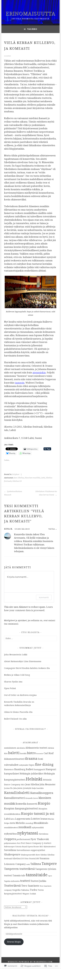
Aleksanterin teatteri (36, 747)
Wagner (25, 893)
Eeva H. (8, 528)
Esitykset (15, 474)
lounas (44, 818)
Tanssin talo (18, 875)
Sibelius (43, 855)
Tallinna (35, 864)
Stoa (26, 858)
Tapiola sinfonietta (12, 881)
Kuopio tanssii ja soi (37, 813)
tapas (50, 876)
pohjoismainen (10, 843)
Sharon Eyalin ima (13, 681)
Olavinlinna (43, 834)
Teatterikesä (12, 885)
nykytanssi (27, 833)
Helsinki (34, 779)
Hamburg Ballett (23, 769)
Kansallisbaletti (17, 792)
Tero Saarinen (30, 885)
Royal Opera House (30, 846)
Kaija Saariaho (38, 788)
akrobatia (21, 748)
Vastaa (51, 529)
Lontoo (35, 818)
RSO (41, 846)
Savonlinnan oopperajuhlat (31, 850)
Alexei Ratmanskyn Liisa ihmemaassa (22, 661)
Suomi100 (34, 858)
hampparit (39, 769)
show (38, 855)
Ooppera (10, 839)
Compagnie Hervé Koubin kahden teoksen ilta (27, 668)
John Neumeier (47, 784)
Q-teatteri (46, 843)
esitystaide (23, 765)
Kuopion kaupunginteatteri (21, 808)
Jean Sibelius (19, 478)
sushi (28, 864)
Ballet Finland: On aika (15, 718)
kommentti (44, 597)
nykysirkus (10, 833)
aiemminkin (39, 372)
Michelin (20, 823)
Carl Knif (48, 753)
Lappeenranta (22, 818)
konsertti (32, 803)
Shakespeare (12, 854)
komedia (21, 803)
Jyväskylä (27, 788)
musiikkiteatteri (11, 827)
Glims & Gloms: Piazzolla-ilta (18, 712)
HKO (23, 784)
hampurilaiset (11, 773)
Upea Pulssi (10, 688)
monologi (29, 823)
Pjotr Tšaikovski (40, 839)
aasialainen (10, 747)
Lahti (43, 478)
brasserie (39, 754)
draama (31, 758)
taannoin (19, 382)
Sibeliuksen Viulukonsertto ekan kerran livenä (46, 493)
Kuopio (44, 803)
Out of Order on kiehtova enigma (20, 695)
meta (12, 823)
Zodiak (33, 893)
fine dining (44, 764)
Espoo (31, 765)
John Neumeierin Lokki (15, 654)
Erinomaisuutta (30, 13)
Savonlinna (10, 850)
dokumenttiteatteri (14, 758)
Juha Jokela (17, 788)
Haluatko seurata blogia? (30, 915)
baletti (14, 752)
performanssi (23, 839)
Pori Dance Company (31, 843)
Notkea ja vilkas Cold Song (17, 675)
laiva (12, 819)
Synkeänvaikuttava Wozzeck (13, 493)
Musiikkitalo (41, 823)
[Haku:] (30, 638)
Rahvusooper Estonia (13, 846)
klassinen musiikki (32, 478)
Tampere (49, 863)
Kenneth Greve (31, 798)
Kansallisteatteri (14, 798)
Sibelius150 (17, 481)
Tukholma (25, 890)
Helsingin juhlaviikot (31, 773)
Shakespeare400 (28, 854)
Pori (18, 843)
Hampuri (51, 769)
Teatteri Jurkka (38, 881)
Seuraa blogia (14, 941)
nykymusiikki (38, 827)
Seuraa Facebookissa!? (30, 729)
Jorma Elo (8, 788)
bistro (31, 753)
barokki (23, 753)
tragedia (16, 890)
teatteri (25, 881)
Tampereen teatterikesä (19, 869)
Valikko (32, 29)
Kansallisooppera (41, 793)
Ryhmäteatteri (50, 846)
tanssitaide (36, 875)
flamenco (9, 769)
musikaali (24, 827)
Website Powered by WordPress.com (30, 962)
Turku (33, 889)
